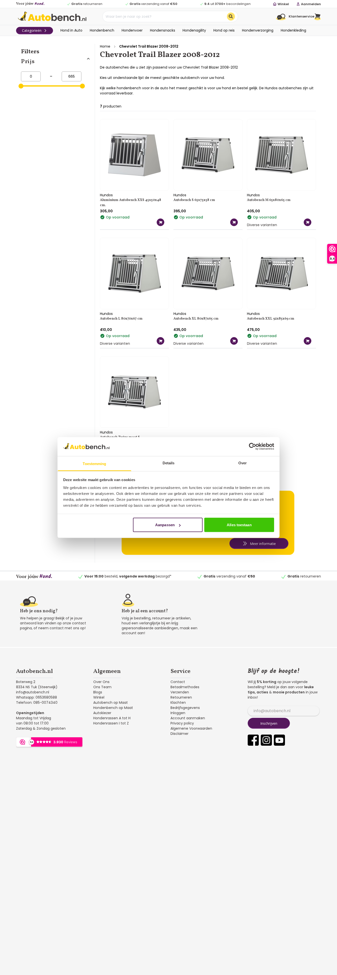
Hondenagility (194, 30)
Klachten (178, 702)
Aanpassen (165, 525)
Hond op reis (224, 30)
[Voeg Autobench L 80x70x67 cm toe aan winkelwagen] (160, 341)
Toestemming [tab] (94, 463)
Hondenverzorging (257, 30)
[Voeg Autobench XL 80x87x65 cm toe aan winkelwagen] (234, 341)
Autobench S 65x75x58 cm (194, 200)
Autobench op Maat (110, 702)
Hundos (106, 195)
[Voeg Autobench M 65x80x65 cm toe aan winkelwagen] (307, 222)
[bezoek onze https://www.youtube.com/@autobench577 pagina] (279, 740)
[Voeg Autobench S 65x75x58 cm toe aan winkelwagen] (234, 222)
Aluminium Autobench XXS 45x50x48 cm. (130, 203)
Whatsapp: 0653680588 (36, 697)
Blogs (97, 692)
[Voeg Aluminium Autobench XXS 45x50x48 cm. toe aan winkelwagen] (160, 222)
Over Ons (101, 681)
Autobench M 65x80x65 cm (269, 200)
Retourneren (181, 697)
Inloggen (177, 712)
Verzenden (179, 692)
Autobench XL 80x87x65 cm (196, 318)
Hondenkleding (293, 30)
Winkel (98, 697)
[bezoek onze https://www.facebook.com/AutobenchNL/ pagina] (253, 740)
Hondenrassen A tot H (112, 718)
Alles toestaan (239, 525)
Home (105, 46)
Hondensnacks (162, 30)
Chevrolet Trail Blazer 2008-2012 (148, 46)
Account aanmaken (187, 718)
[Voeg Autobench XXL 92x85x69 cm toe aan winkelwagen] (307, 341)
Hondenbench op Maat (113, 707)
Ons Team (102, 687)
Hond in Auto (71, 30)
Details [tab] (169, 463)
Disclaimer (179, 733)
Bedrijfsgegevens (185, 707)
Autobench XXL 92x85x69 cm (270, 318)
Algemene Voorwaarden (191, 728)
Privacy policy (182, 723)
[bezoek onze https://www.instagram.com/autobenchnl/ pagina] (266, 740)
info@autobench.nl (32, 692)
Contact (177, 681)
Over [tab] (242, 463)
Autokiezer (102, 712)
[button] (317, 16)
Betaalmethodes (184, 687)
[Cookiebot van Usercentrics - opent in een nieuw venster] (252, 446)
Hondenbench (102, 30)
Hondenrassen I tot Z (111, 723)
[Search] (231, 16)
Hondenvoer (132, 30)
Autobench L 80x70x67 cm (121, 318)
